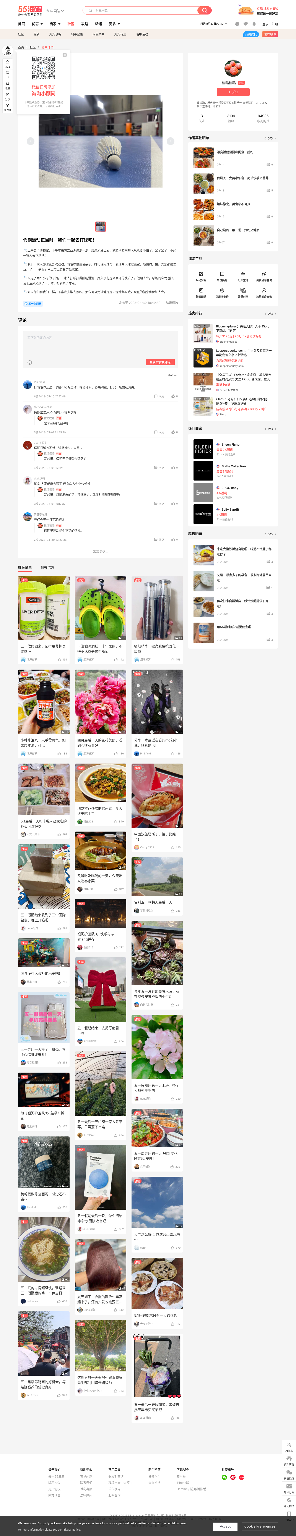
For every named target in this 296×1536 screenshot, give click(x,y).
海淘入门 (154, 1476)
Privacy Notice (71, 1529)
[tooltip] (43, 82)
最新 (37, 34)
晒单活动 (142, 34)
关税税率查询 (264, 280)
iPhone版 (183, 1482)
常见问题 (86, 1476)
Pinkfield (39, 382)
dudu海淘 (39, 478)
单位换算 (222, 280)
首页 (21, 47)
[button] (55, 10)
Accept (225, 1527)
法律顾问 (86, 1495)
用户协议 (54, 1489)
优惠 (35, 24)
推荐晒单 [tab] (25, 567)
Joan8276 (40, 442)
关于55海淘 (56, 1476)
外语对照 (243, 296)
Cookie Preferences (259, 1527)
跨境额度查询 (264, 296)
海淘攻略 (55, 34)
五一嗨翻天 (34, 303)
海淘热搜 (154, 1482)
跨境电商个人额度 (120, 1482)
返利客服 (86, 1489)
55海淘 (30, 11)
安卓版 (181, 1476)
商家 (53, 24)
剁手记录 (77, 34)
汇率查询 (243, 280)
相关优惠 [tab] (47, 567)
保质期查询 (222, 296)
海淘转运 (120, 34)
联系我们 (86, 1482)
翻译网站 (201, 296)
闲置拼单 (99, 34)
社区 (21, 34)
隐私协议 (54, 1482)
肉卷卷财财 (40, 514)
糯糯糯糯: (49, 418)
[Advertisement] (233, 684)
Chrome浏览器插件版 (191, 1489)
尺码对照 (201, 280)
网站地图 (54, 1495)
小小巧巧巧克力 (43, 407)
